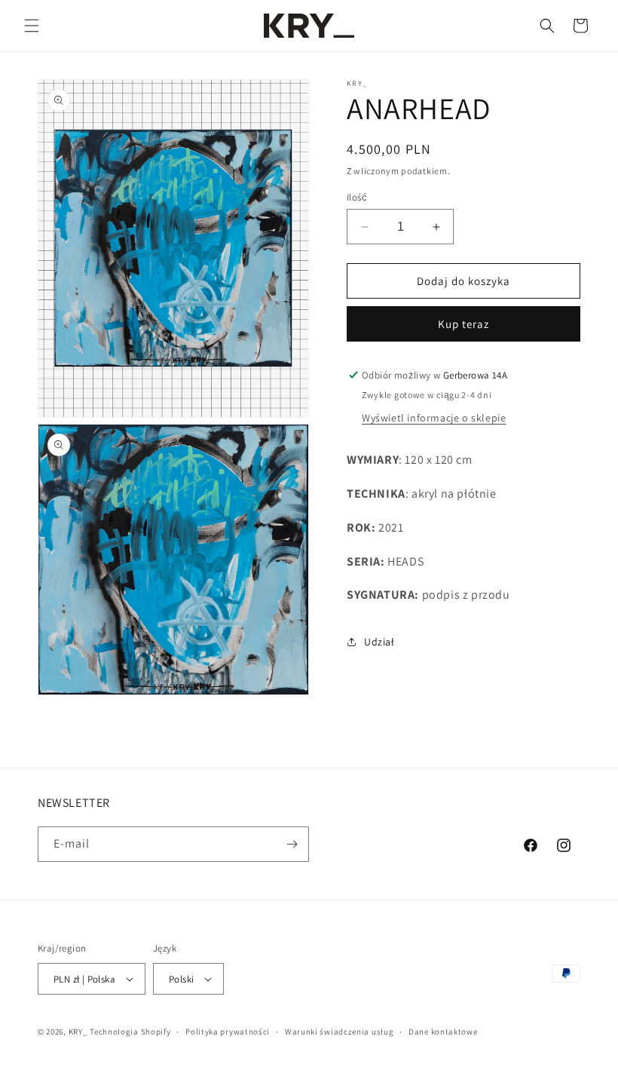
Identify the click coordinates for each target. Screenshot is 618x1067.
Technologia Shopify (130, 1031)
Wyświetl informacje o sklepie (434, 418)
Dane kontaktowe (443, 1031)
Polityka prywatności (227, 1031)
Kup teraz (463, 324)
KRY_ (78, 1031)
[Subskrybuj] (291, 844)
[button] (31, 25)
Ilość (357, 197)
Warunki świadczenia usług (339, 1031)
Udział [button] (379, 641)
